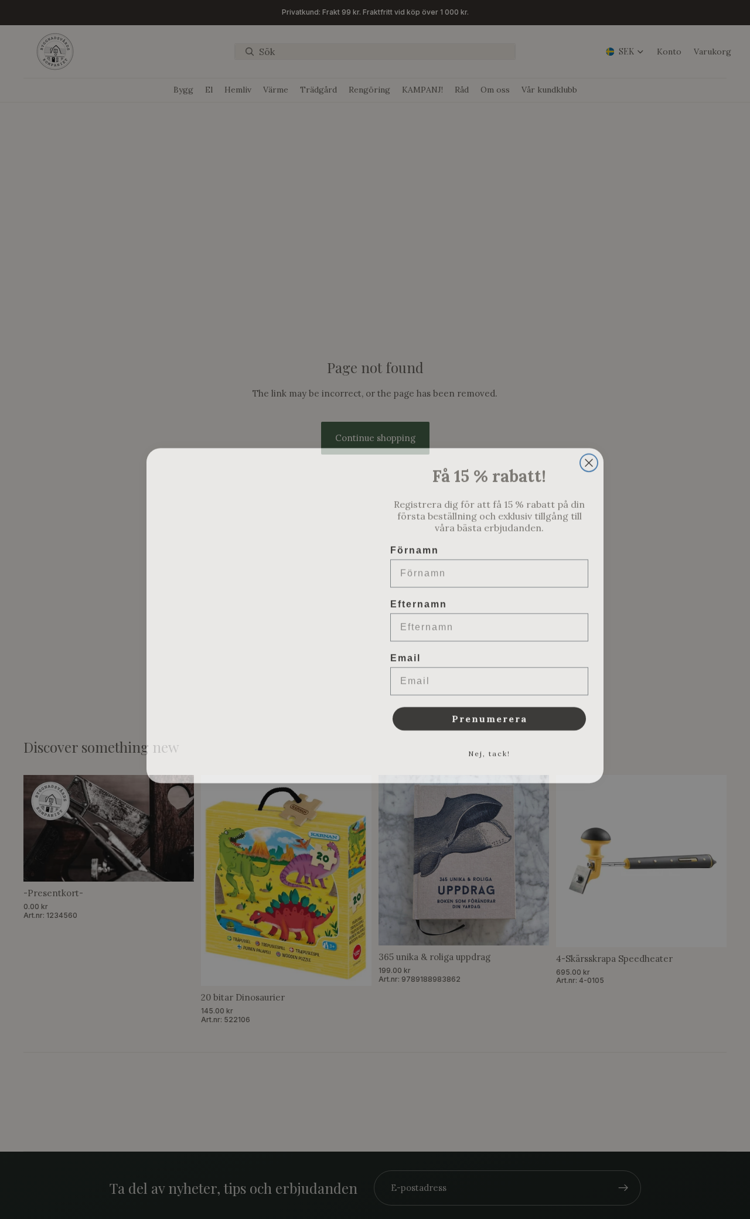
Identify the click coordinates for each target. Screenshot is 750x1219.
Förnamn (414, 544)
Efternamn (418, 598)
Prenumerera (489, 713)
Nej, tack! (489, 747)
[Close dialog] (589, 457)
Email (405, 652)
